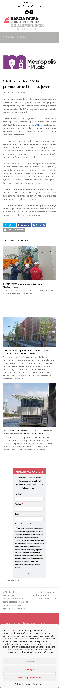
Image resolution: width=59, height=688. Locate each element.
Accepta (29, 660)
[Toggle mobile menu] (54, 23)
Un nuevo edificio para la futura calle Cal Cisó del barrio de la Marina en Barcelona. (26, 352)
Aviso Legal (38, 684)
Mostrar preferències (29, 677)
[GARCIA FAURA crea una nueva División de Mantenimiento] (29, 263)
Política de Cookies (23, 684)
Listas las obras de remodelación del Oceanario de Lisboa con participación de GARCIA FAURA (27, 432)
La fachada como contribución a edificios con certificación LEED (43, 595)
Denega (29, 669)
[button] (9, 225)
